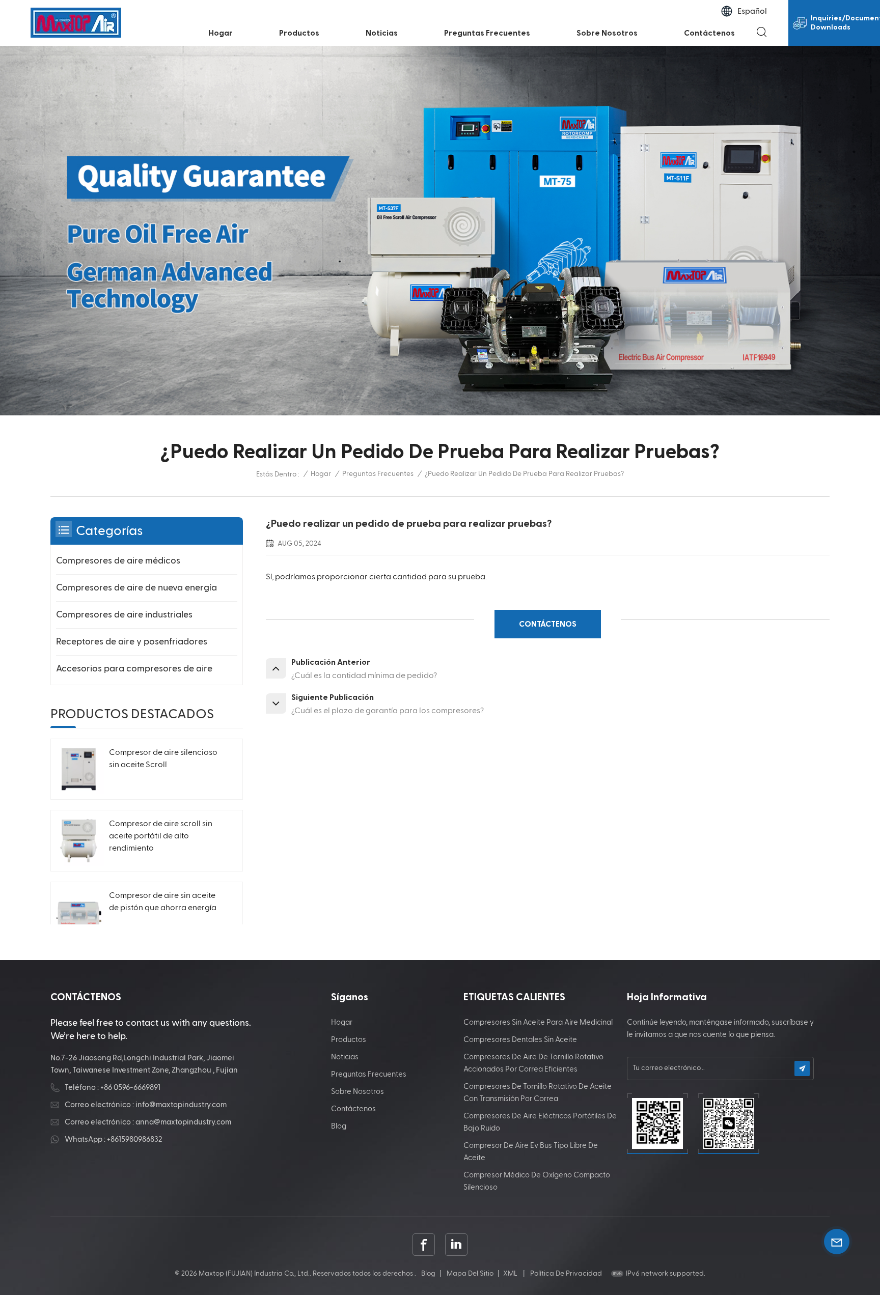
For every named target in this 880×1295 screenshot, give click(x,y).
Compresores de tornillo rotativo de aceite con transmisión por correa (537, 1093)
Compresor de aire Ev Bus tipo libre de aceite (530, 1152)
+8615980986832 (134, 1139)
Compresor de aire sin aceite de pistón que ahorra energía (162, 902)
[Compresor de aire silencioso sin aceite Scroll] (78, 769)
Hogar (220, 33)
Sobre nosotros (607, 33)
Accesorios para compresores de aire (134, 668)
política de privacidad (566, 1273)
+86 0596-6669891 (130, 1087)
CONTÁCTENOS (547, 624)
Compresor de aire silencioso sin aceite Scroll (163, 759)
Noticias (382, 33)
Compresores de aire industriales (124, 614)
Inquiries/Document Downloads (845, 23)
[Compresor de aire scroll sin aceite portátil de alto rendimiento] (78, 840)
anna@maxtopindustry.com (183, 1122)
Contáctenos (709, 33)
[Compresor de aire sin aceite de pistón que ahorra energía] (78, 912)
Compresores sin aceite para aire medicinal (538, 1022)
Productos (299, 33)
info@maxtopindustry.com (181, 1105)
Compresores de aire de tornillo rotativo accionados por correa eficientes (533, 1063)
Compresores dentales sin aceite (520, 1040)
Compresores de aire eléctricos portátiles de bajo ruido (540, 1122)
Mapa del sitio (470, 1273)
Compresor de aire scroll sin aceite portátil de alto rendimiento (160, 836)
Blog (338, 1126)
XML (510, 1273)
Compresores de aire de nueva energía (136, 587)
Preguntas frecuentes (487, 33)
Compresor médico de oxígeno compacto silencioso (536, 1181)
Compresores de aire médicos (118, 560)
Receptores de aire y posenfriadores (131, 641)
